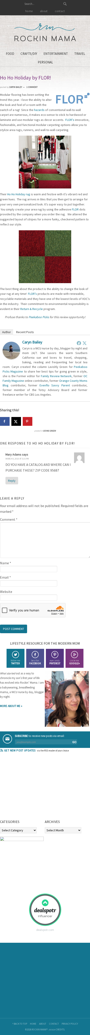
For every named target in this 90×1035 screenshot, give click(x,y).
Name (5, 563)
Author (6, 332)
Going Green (49, 430)
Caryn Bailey (32, 342)
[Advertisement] (33, 787)
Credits (60, 1029)
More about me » (11, 706)
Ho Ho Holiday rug (18, 194)
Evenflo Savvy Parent (55, 385)
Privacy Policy (70, 1023)
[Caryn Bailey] (11, 358)
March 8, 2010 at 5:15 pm (17, 458)
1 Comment (32, 87)
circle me (74, 662)
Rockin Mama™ (45, 32)
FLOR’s (69, 120)
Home (33, 1023)
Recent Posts (25, 332)
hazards (39, 110)
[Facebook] (78, 343)
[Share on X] (16, 421)
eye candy (54, 662)
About (42, 1023)
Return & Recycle (31, 309)
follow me (15, 662)
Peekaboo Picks (39, 317)
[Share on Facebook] (5, 421)
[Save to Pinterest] (27, 421)
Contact (54, 1023)
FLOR (75, 209)
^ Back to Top (19, 1023)
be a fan (35, 662)
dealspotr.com (45, 930)
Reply (12, 481)
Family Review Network (56, 376)
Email (5, 577)
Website (6, 591)
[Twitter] (84, 343)
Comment (8, 519)
